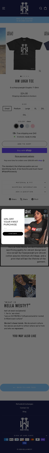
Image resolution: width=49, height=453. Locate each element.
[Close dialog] (45, 211)
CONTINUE (13, 234)
